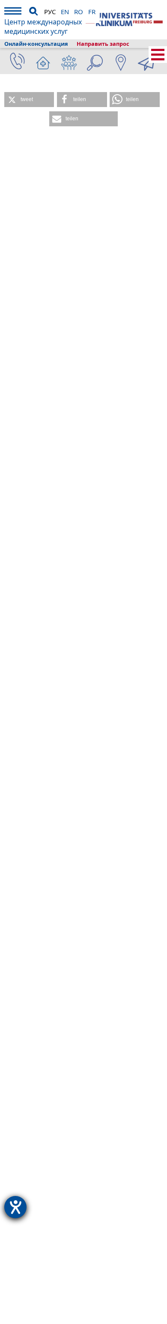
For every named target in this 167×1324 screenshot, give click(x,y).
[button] (29, 99)
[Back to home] (124, 19)
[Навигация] (12, 12)
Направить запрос (103, 44)
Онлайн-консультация (36, 44)
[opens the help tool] (15, 1207)
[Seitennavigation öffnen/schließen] (158, 54)
